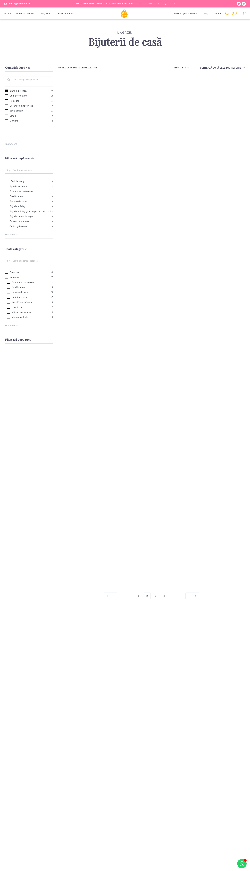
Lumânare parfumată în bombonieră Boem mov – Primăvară (87, 491)
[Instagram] (244, 4)
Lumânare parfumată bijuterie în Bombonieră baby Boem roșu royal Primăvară (151, 322)
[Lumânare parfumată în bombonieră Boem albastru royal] (151, 116)
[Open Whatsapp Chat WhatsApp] (242, 863)
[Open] (232, 13)
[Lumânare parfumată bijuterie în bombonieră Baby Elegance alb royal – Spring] (87, 288)
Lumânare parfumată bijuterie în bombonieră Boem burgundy (87, 406)
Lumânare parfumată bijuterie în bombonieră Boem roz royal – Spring (215, 322)
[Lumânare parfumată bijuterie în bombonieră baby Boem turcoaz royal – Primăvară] (215, 116)
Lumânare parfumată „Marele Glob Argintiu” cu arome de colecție (215, 491)
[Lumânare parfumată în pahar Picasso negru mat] (215, 542)
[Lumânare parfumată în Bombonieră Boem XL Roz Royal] (87, 542)
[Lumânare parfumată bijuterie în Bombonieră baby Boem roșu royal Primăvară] (151, 288)
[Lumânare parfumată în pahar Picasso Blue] (151, 542)
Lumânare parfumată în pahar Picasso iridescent (151, 491)
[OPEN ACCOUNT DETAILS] (237, 13)
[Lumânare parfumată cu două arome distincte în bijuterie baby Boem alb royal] (151, 200)
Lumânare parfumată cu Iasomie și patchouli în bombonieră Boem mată (151, 406)
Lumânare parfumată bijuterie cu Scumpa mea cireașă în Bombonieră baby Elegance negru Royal (215, 236)
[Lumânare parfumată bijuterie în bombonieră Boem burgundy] (87, 373)
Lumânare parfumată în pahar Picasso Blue (151, 574)
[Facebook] (239, 4)
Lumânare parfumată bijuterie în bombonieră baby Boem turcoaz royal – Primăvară (215, 149)
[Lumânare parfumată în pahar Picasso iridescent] (151, 457)
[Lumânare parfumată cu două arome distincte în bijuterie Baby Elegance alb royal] (87, 200)
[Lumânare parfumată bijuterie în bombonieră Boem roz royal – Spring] (215, 288)
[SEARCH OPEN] (227, 13)
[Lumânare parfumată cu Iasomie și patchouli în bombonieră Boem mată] (151, 373)
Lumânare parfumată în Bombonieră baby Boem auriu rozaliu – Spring (215, 406)
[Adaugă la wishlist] (108, 95)
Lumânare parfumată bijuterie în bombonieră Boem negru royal (87, 149)
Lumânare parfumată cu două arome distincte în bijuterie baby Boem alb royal (151, 234)
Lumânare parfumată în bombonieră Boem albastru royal (151, 149)
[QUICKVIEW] (107, 102)
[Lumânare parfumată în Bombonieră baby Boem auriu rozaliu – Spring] (215, 373)
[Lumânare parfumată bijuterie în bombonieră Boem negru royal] (87, 116)
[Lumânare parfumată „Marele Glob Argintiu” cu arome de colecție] (215, 457)
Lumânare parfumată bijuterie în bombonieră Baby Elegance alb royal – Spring (87, 322)
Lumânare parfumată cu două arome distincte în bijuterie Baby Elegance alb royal (87, 234)
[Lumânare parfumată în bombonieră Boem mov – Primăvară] (87, 457)
